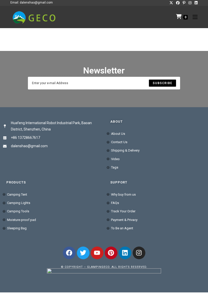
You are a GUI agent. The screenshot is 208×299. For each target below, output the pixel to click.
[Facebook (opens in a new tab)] (178, 2)
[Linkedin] (125, 253)
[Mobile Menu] (193, 17)
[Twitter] (83, 253)
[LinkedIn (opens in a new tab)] (195, 2)
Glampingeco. (99, 267)
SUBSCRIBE (162, 83)
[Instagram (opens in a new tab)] (190, 2)
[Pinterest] (111, 253)
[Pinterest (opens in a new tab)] (184, 2)
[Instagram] (139, 253)
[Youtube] (97, 253)
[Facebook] (69, 253)
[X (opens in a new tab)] (171, 2)
